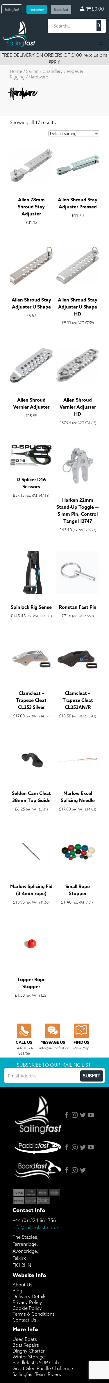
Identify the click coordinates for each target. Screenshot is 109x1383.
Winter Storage (28, 1357)
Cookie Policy (27, 1308)
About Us (22, 1285)
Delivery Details (29, 1296)
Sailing (32, 71)
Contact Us (24, 1320)
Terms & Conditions (33, 1314)
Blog (17, 1290)
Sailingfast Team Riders (36, 1374)
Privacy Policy (27, 1302)
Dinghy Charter (28, 1351)
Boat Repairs (25, 1345)
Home (16, 71)
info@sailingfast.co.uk (35, 1227)
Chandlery (53, 71)
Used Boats (24, 1339)
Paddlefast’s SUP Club (35, 1362)
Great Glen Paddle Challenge (42, 1368)
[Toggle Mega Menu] (54, 44)
